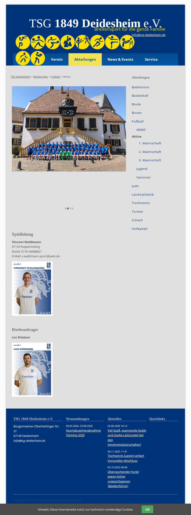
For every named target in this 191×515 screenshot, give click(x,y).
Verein (57, 59)
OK (147, 509)
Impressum (58, 500)
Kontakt (45, 500)
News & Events (120, 59)
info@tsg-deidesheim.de (148, 35)
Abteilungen (85, 59)
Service (151, 59)
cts (80, 500)
